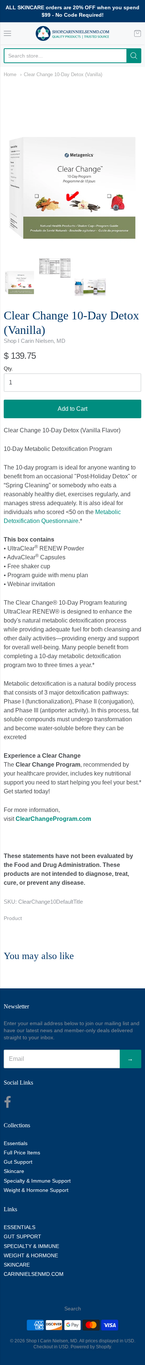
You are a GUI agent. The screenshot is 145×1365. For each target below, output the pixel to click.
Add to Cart (72, 409)
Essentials (16, 1143)
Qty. (8, 368)
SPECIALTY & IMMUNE (31, 1246)
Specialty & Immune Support (37, 1181)
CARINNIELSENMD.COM (34, 1274)
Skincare (14, 1171)
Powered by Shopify (91, 1346)
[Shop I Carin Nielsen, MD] (72, 33)
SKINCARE (17, 1265)
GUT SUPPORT (22, 1236)
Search (72, 1309)
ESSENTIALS (19, 1227)
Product (13, 918)
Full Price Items (22, 1153)
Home (10, 74)
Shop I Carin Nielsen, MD (34, 341)
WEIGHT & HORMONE (31, 1255)
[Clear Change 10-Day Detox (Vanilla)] (19, 278)
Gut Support (18, 1162)
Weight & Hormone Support (36, 1190)
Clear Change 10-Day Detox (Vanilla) (63, 74)
